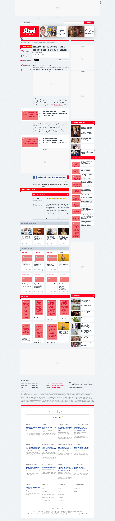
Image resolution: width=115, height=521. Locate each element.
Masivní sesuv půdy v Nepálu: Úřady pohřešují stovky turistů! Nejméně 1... (33, 434)
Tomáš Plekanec (44, 401)
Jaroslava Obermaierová (82, 396)
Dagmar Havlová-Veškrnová (59, 393)
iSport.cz (65, 18)
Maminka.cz (45, 18)
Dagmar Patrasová (70, 393)
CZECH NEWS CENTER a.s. (48, 511)
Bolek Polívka (49, 393)
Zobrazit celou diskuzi (64, 218)
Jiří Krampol (27, 397)
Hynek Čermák (85, 394)
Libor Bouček (81, 397)
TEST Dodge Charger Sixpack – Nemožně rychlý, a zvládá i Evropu (33, 453)
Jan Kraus (55, 396)
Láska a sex (26, 65)
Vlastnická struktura (45, 514)
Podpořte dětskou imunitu (64, 467)
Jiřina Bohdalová (34, 397)
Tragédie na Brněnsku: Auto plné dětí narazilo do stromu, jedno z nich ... (33, 436)
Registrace (22, 24)
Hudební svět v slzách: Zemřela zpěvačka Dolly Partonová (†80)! (87, 203)
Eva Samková (30, 394)
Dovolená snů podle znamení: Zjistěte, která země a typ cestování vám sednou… (87, 216)
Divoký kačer (37, 467)
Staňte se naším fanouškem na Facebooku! (51, 177)
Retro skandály (27, 70)
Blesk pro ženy (29, 18)
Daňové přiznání (62, 447)
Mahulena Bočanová (57, 398)
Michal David (85, 398)
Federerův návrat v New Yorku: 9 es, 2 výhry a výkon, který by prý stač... (49, 434)
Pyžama (59, 492)
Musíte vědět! (27, 60)
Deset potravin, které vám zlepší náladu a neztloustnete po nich (64, 475)
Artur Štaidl (43, 393)
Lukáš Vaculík (50, 398)
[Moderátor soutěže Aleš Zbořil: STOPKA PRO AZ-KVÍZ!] (49, 31)
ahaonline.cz (82, 382)
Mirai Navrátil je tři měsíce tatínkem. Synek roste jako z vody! (87, 169)
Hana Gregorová (60, 394)
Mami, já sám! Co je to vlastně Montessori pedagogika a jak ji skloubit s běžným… (86, 176)
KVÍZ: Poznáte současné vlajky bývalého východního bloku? (32, 474)
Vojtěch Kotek (90, 401)
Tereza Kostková (37, 401)
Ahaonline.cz (23, 42)
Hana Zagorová (68, 394)
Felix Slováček (37, 394)
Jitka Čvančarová (42, 397)
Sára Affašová (65, 400)
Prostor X (28, 487)
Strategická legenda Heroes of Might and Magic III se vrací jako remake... (81, 476)
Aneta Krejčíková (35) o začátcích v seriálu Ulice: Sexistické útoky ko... (65, 438)
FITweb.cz (78, 18)
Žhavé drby (30, 42)
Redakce (58, 508)
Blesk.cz (21, 18)
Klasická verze (52, 411)
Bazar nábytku (61, 500)
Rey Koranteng (58, 400)
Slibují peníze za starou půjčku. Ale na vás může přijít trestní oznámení (63, 334)
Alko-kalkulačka (30, 447)
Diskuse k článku (39, 195)
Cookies (84, 513)
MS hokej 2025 (45, 427)
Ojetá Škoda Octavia (46, 500)
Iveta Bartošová (36, 396)
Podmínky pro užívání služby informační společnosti (56, 513)
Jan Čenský (49, 396)
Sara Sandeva (72, 400)
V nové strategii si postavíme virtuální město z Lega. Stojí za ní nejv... (81, 471)
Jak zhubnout (61, 427)
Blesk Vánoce (29, 427)
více (90, 18)
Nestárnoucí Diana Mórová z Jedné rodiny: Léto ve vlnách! (87, 209)
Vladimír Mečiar (58, 105)
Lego (59, 491)
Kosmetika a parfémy (62, 494)
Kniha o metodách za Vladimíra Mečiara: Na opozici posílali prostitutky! (55, 140)
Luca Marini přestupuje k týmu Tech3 (33, 450)
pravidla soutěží (56, 387)
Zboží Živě (44, 488)
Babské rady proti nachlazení (64, 468)
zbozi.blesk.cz (45, 492)
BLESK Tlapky (29, 467)
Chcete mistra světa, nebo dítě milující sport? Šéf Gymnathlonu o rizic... (33, 496)
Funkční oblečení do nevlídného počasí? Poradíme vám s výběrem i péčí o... (81, 437)
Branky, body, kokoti (35, 487)
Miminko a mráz (84, 428)
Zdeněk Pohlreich (24, 403)
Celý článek (65, 119)
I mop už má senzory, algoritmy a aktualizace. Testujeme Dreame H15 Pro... (49, 453)
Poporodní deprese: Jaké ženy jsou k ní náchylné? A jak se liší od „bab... (65, 478)
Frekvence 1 (76, 491)
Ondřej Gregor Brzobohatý (35, 400)
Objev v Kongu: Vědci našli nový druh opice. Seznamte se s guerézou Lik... (81, 474)
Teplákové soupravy (62, 495)
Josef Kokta (49, 397)
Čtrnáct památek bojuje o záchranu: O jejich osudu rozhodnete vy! (65, 435)
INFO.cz (31, 428)
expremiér (62, 184)
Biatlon (51, 427)
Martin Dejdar (79, 398)
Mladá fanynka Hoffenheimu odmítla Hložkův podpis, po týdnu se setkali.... (49, 431)
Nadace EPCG (69, 448)
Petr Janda (52, 400)
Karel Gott (55, 397)
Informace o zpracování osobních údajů (74, 513)
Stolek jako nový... (77, 434)
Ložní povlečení (61, 498)
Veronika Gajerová (69, 401)
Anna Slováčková (37, 393)
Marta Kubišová (72, 398)
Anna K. (30, 393)
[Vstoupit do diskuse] (42, 291)
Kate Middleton (66, 397)
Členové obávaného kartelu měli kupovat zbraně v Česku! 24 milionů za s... (33, 431)
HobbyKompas (45, 495)
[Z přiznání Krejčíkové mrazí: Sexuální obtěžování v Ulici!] (76, 31)
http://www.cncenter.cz (58, 385)
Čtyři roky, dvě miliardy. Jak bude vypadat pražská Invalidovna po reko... (64, 451)
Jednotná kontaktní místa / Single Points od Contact (59, 514)
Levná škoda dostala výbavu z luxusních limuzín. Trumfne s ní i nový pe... (64, 456)
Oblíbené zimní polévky (79, 447)
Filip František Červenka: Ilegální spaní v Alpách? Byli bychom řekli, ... (33, 476)
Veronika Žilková (77, 401)
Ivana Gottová (29, 396)
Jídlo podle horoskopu (83, 448)
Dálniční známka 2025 (34, 448)
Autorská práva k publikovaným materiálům (37, 513)
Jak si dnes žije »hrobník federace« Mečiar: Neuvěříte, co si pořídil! (55, 113)
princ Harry (37, 403)
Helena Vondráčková (76, 394)
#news (54, 467)
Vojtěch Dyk (84, 401)
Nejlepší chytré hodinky (47, 447)
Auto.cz (71, 18)
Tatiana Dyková (29, 401)
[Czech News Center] (60, 417)
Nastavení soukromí (36, 514)
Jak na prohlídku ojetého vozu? (48, 494)
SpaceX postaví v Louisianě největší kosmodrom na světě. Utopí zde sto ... (49, 458)
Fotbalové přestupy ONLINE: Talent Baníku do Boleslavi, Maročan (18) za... (49, 436)
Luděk (87, 39)
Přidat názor (50, 218)
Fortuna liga (29, 488)
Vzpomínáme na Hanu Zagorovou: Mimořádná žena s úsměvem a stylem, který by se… (87, 183)
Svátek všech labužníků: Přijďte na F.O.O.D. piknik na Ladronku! (80, 456)
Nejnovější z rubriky (78, 123)
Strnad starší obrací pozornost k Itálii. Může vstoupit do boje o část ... (65, 454)
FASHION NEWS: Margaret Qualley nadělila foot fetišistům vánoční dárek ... (49, 473)
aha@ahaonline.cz (57, 383)
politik (57, 184)
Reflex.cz (85, 18)
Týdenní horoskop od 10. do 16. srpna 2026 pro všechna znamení (86, 196)
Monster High (60, 488)
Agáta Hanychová (24, 393)
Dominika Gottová (88, 393)
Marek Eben (65, 398)
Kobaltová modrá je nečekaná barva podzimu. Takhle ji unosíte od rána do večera (86, 223)
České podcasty (77, 488)
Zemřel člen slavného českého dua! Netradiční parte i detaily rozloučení (86, 162)
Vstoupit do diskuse (64, 59)
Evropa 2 (76, 492)
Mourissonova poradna (79, 467)
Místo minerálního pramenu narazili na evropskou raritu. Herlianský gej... (33, 471)
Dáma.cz (52, 18)
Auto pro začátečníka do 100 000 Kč (49, 497)
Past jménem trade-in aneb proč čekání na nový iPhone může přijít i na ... (49, 455)
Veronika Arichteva (60, 401)
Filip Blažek (43, 394)
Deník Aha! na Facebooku (22, 39)
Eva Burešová (24, 394)
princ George (32, 403)
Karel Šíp (60, 397)
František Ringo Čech (51, 394)
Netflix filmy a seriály (31, 468)
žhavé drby (44, 184)
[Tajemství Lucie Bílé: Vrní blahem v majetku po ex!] (82, 146)
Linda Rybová (87, 397)
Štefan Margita (87, 400)
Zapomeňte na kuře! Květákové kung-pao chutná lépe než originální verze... (81, 454)
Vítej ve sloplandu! (45, 470)
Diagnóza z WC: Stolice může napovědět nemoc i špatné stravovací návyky (65, 473)
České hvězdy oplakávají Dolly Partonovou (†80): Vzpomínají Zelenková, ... (64, 433)
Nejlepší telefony (46, 448)
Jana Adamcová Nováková (63, 396)
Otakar (92, 39)
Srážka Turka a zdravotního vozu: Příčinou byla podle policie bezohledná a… (87, 189)
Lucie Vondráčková (42, 398)
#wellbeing (50, 467)
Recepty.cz (37, 18)
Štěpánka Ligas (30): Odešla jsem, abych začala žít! (80, 433)
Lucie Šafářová (34, 398)
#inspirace (44, 467)
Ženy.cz (58, 18)
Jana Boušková (73, 396)
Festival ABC (82, 468)
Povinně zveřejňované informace (76, 514)
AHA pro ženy (76, 296)
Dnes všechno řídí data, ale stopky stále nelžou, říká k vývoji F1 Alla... (33, 455)
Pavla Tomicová (45, 400)
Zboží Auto (44, 498)
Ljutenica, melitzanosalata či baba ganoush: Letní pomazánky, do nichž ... (81, 451)
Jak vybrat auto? (45, 501)
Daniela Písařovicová (79, 393)
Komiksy (76, 468)
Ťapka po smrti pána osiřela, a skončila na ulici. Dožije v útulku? (32, 491)
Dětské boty (60, 497)
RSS (62, 508)
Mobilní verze (64, 411)
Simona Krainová (79, 400)
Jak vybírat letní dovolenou (80, 430)
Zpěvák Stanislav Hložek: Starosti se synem (33, 494)
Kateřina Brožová (73, 397)
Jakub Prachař (43, 396)
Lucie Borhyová (26, 398)
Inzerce (53, 508)
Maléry (25, 56)
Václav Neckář (52, 401)
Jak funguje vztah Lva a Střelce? (48, 469)
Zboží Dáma (44, 491)
